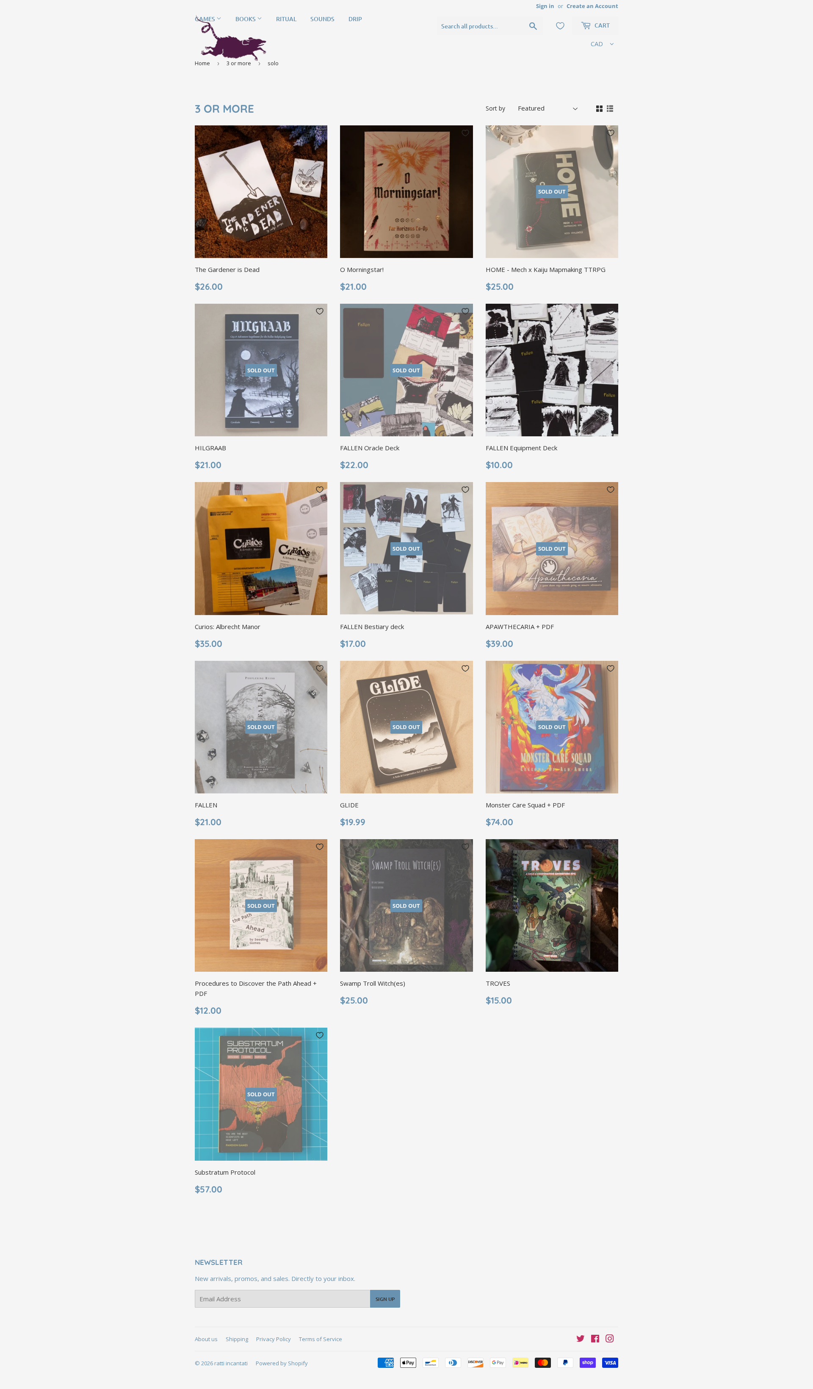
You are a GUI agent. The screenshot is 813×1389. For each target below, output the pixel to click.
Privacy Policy (273, 1339)
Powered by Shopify (282, 1363)
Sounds (322, 19)
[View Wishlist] (560, 26)
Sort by (495, 108)
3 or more (239, 63)
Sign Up (385, 1299)
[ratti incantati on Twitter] (580, 1339)
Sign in (545, 6)
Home (202, 63)
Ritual (286, 19)
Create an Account (592, 6)
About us (206, 1339)
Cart (601, 25)
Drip (355, 19)
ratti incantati (231, 1363)
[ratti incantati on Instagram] (610, 1339)
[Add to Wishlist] (319, 133)
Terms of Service (320, 1339)
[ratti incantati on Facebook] (595, 1339)
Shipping (237, 1339)
